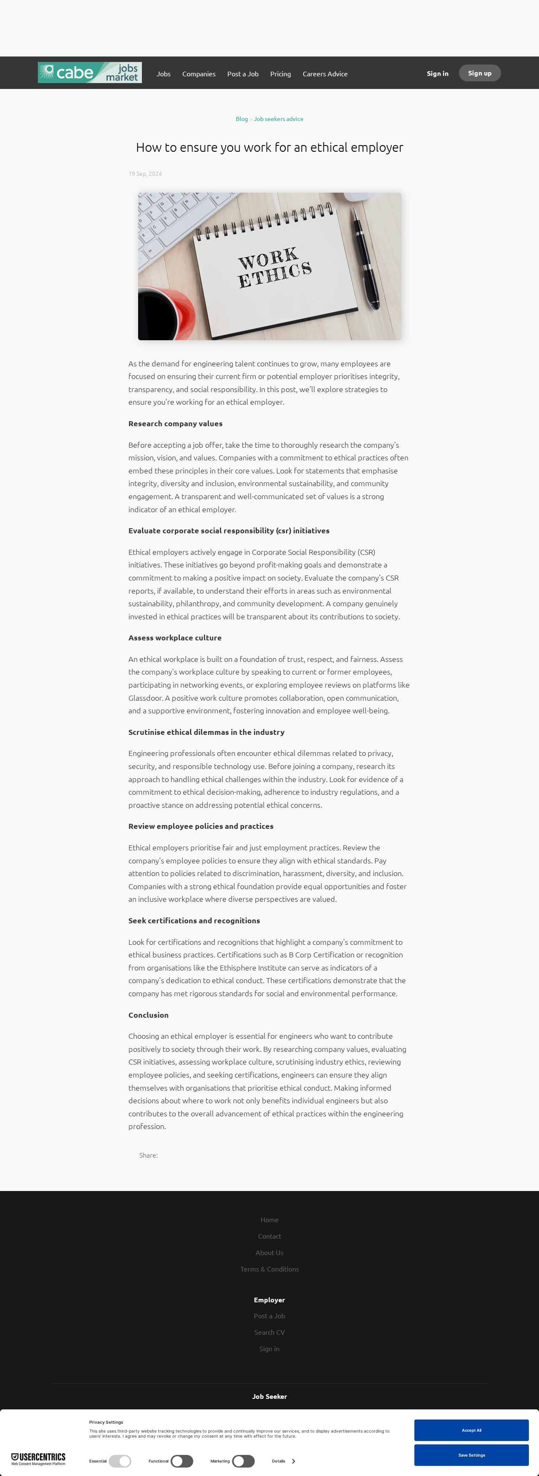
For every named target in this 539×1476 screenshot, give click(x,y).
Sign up (480, 72)
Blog (242, 118)
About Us (269, 1252)
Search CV (269, 1332)
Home (270, 1219)
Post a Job (269, 1315)
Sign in (437, 73)
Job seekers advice (279, 118)
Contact (269, 1235)
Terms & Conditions (269, 1268)
